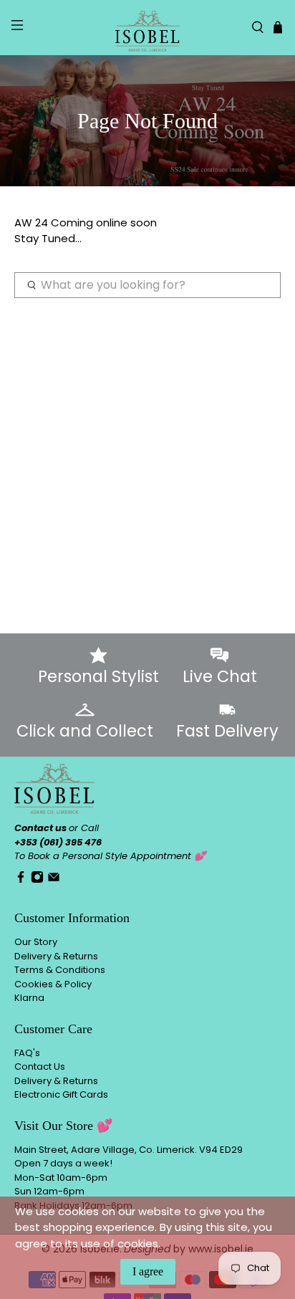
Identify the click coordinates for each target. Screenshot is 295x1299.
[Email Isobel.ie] (53, 880)
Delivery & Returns (56, 956)
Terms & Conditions (59, 970)
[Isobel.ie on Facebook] (20, 880)
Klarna (29, 998)
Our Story (35, 942)
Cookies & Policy (53, 984)
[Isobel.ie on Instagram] (37, 880)
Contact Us (39, 1066)
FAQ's (27, 1053)
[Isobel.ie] (147, 28)
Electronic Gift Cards (61, 1094)
